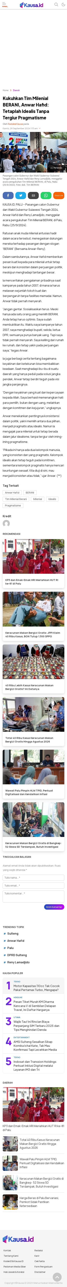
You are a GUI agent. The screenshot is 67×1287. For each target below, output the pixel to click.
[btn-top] (57, 1277)
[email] (33, 195)
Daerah (16, 90)
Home (5, 90)
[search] (56, 4)
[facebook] (8, 195)
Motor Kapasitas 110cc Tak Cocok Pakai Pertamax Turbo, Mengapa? (37, 988)
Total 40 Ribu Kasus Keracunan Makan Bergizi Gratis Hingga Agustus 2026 (29, 739)
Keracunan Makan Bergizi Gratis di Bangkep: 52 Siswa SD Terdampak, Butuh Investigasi (33, 844)
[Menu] (5, 4)
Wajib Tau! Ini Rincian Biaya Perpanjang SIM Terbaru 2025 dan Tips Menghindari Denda (36, 1026)
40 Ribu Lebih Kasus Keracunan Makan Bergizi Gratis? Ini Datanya (29, 687)
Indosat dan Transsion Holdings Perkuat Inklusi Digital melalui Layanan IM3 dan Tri (35, 1066)
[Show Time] (40, 128)
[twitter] (20, 195)
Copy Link (59, 195)
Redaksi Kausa (15, 123)
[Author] (6, 524)
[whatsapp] (46, 195)
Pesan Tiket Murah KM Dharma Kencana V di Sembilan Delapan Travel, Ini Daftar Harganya (35, 1006)
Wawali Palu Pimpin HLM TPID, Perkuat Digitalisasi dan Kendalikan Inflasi (29, 792)
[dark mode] (63, 4)
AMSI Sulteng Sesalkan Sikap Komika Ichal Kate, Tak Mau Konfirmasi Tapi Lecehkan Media (35, 1046)
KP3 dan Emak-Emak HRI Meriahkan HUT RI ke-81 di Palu (31, 581)
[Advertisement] (33, 44)
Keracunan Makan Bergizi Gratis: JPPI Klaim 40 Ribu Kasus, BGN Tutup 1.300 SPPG (32, 634)
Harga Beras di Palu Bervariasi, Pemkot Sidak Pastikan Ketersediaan (39, 1202)
